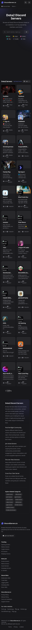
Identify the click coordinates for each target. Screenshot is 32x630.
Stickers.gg (23, 609)
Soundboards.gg (6, 611)
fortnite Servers (18, 505)
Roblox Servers (5, 547)
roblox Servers (9, 502)
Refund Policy (5, 597)
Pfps (9, 39)
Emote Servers (5, 561)
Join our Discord (9, 535)
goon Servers (18, 497)
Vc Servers (4, 570)
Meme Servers (5, 563)
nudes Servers (9, 499)
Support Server (5, 601)
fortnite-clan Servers (11, 510)
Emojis (16, 36)
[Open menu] (29, 2)
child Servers (18, 502)
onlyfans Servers (10, 507)
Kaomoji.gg (10, 609)
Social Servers (5, 566)
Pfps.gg (17, 609)
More (13, 6)
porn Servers (9, 497)
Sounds (16, 39)
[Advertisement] (16, 61)
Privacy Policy (5, 594)
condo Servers (9, 494)
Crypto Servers (5, 549)
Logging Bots (5, 582)
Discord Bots (6, 6)
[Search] (25, 2)
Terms (10, 627)
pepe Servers (9, 505)
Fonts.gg (3, 609)
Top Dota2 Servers (17, 81)
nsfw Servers (18, 494)
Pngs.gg (14, 611)
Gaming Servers (5, 544)
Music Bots (4, 587)
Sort (27, 81)
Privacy (16, 627)
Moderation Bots (5, 578)
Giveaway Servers (6, 568)
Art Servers (4, 551)
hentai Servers (18, 499)
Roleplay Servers (5, 554)
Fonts (24, 39)
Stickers (24, 36)
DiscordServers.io (15, 620)
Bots (9, 36)
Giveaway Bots (5, 585)
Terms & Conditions (6, 599)
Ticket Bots (4, 580)
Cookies (22, 627)
